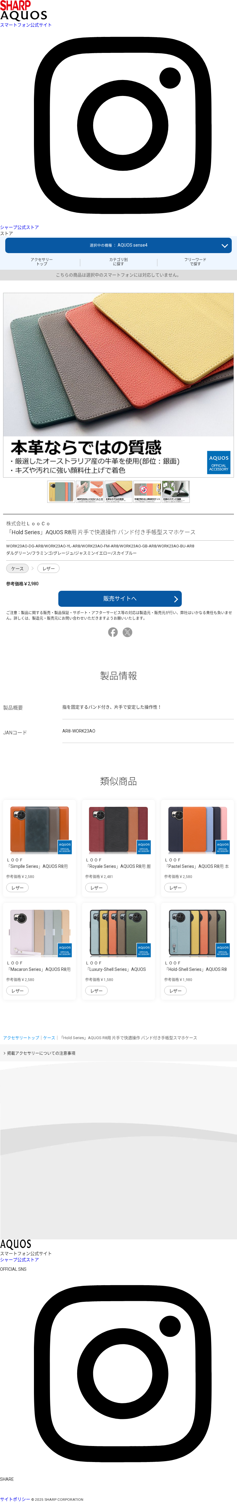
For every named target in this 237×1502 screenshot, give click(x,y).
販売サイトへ (120, 598)
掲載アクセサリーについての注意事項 (41, 1053)
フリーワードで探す (195, 262)
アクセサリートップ (42, 262)
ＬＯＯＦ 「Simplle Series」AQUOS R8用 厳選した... (37, 866)
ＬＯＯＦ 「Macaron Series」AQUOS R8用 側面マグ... (38, 969)
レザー (48, 568)
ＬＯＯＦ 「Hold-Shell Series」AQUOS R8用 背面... (195, 969)
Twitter (128, 632)
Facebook (114, 632)
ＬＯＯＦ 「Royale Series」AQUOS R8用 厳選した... (118, 866)
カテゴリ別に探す (118, 262)
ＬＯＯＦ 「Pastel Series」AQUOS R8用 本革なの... (196, 866)
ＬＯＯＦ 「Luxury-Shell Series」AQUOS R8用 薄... (115, 969)
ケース (17, 568)
